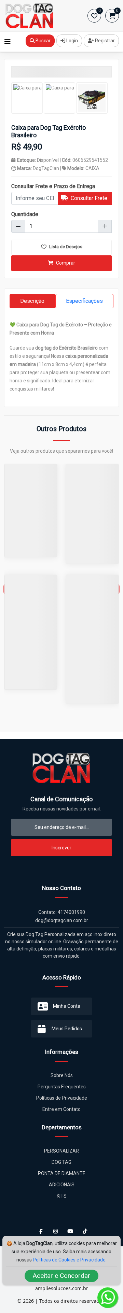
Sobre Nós (62, 1075)
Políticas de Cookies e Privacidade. (70, 1259)
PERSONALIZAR (61, 1151)
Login (71, 40)
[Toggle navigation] (7, 41)
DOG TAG (61, 1162)
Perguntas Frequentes (62, 1086)
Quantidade (24, 214)
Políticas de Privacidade (61, 1098)
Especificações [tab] (84, 301)
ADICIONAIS (61, 1184)
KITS (62, 1196)
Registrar (104, 40)
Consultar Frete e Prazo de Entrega (53, 186)
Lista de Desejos (65, 246)
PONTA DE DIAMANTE (61, 1173)
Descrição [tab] (32, 301)
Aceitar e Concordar (61, 1276)
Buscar (43, 40)
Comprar (65, 263)
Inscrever (61, 847)
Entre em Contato (61, 1109)
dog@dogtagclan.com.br (61, 920)
